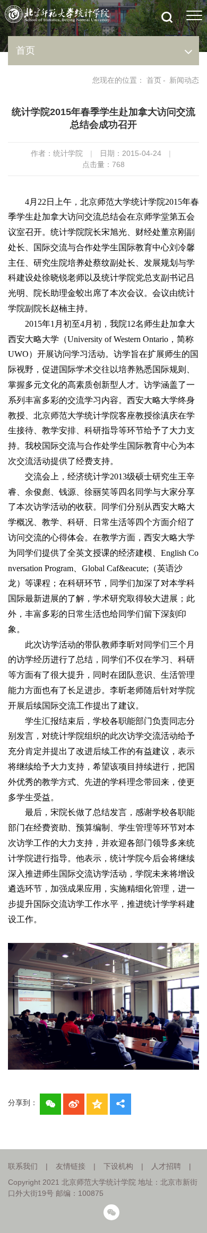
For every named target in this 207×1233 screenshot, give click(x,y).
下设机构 (118, 1166)
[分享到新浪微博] (73, 1104)
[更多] (120, 1104)
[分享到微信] (50, 1104)
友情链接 (70, 1166)
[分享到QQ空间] (97, 1104)
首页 (153, 80)
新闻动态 (184, 80)
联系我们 (23, 1166)
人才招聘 (166, 1166)
